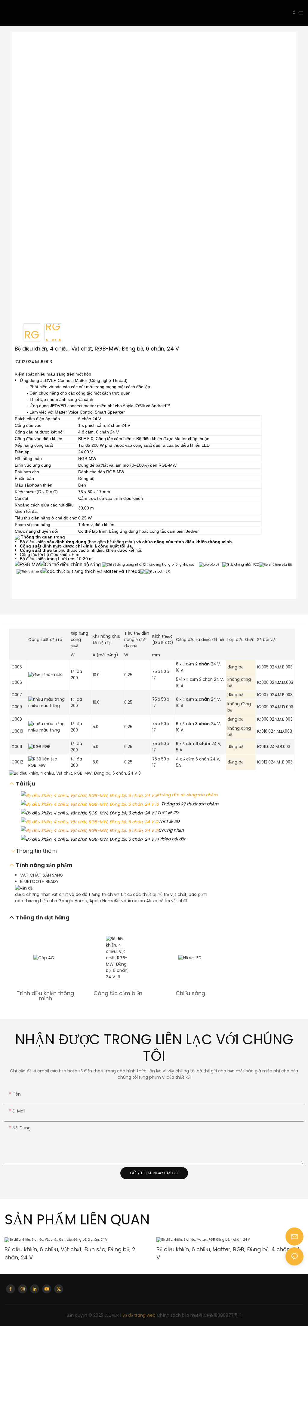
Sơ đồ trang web (139, 1315)
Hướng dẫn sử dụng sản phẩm (187, 795)
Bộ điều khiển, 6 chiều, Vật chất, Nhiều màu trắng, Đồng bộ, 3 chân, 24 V (225, 1253)
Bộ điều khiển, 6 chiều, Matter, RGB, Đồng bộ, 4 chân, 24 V (76, 1253)
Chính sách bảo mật (178, 1315)
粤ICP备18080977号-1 (220, 1315)
